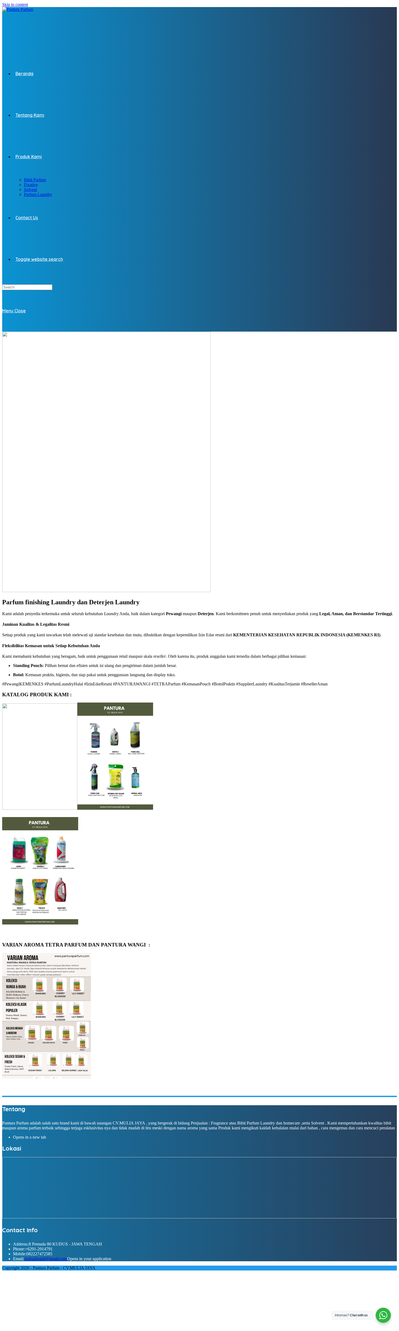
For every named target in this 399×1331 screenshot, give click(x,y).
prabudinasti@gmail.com (45, 1258)
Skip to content (15, 4)
